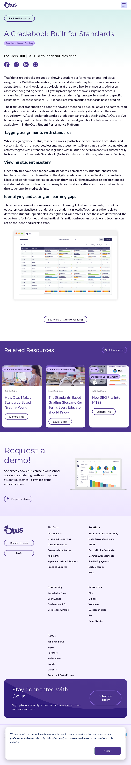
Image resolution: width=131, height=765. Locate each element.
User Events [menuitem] (54, 598)
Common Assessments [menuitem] (101, 555)
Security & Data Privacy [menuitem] (61, 675)
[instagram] (16, 64)
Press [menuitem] (92, 615)
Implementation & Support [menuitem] (63, 561)
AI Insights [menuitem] (54, 555)
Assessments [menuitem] (55, 533)
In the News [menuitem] (54, 658)
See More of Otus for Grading (65, 319)
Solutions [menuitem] (94, 527)
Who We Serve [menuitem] (56, 641)
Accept (108, 750)
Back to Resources (19, 18)
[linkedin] (26, 64)
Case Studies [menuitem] (96, 621)
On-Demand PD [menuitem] (57, 604)
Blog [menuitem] (91, 593)
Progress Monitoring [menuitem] (59, 550)
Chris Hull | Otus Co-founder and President (42, 56)
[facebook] (7, 64)
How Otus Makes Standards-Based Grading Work (18, 402)
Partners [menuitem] (53, 652)
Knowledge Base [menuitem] (57, 593)
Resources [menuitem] (95, 586)
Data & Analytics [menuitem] (57, 544)
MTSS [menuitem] (92, 544)
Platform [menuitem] (53, 527)
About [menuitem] (52, 635)
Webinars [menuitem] (94, 604)
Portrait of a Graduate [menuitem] (101, 550)
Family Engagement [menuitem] (100, 561)
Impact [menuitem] (51, 647)
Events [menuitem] (51, 664)
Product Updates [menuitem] (57, 566)
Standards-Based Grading (19, 43)
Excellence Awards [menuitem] (58, 609)
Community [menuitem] (55, 586)
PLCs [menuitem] (91, 572)
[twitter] (35, 64)
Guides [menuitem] (93, 598)
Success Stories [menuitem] (97, 609)
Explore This (16, 416)
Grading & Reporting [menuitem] (59, 539)
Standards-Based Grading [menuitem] (103, 533)
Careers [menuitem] (52, 669)
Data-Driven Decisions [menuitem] (101, 539)
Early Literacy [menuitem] (96, 566)
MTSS (94, 369)
